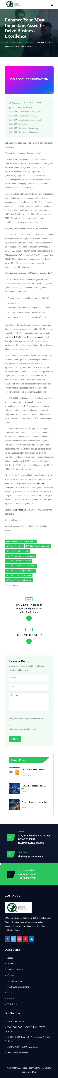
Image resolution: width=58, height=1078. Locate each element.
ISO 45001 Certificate (14, 546)
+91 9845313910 (27, 874)
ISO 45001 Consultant (18, 124)
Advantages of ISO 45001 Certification (21, 541)
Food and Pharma (15, 969)
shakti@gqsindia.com (21, 510)
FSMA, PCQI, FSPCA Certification (22, 1047)
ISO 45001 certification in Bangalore (30, 337)
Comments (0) (12, 585)
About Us (11, 963)
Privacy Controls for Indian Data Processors (34, 802)
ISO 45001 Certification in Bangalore (25, 112)
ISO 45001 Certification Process (22, 116)
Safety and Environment (18, 987)
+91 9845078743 (27, 878)
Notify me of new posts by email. (23, 729)
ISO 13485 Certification (17, 1053)
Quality (10, 975)
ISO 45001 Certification (23, 42)
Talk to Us (12, 1004)
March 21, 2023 (34, 102)
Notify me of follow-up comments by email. (27, 719)
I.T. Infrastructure (14, 981)
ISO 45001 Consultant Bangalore (23, 128)
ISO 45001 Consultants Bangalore (23, 132)
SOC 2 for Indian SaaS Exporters (34, 786)
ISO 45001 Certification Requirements (25, 120)
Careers (10, 998)
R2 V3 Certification (15, 1021)
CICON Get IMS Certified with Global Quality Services (34, 769)
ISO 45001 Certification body (17, 551)
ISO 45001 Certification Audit (37, 546)
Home (7, 42)
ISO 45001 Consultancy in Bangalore (20, 570)
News (9, 992)
